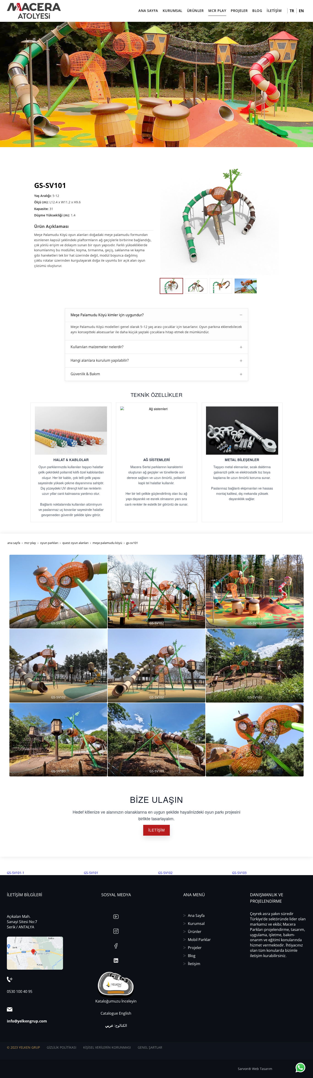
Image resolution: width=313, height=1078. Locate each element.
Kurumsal (196, 923)
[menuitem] (45, 873)
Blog (191, 955)
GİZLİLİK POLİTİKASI (61, 1047)
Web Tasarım (262, 1069)
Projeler (195, 947)
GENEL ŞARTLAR (150, 1047)
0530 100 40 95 (19, 991)
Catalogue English (116, 1013)
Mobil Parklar (199, 939)
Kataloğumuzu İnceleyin (116, 1001)
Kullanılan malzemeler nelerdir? (97, 346)
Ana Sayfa (196, 915)
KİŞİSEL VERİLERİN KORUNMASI (107, 1047)
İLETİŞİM (156, 830)
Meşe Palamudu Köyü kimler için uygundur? (107, 315)
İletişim (194, 963)
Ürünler (194, 931)
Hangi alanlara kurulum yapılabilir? (100, 360)
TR (292, 10)
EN (301, 10)
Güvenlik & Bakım (85, 374)
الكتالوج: (116, 1025)
